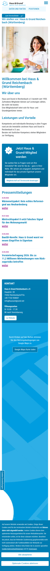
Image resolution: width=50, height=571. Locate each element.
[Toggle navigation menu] (46, 3)
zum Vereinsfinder (12, 16)
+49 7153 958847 (11, 298)
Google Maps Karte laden (25, 349)
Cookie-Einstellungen (2, 480)
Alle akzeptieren (25, 554)
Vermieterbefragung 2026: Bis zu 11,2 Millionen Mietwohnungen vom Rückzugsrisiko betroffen (24, 258)
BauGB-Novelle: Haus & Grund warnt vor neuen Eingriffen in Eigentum (22, 239)
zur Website (10, 318)
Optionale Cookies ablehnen (25, 563)
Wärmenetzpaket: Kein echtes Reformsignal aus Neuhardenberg (23, 203)
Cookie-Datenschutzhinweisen (12, 549)
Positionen (34, 9)
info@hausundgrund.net (14, 301)
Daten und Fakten (17, 9)
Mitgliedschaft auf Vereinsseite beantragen (22, 180)
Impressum (33, 549)
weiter (5, 208)
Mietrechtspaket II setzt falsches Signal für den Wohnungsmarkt (22, 221)
